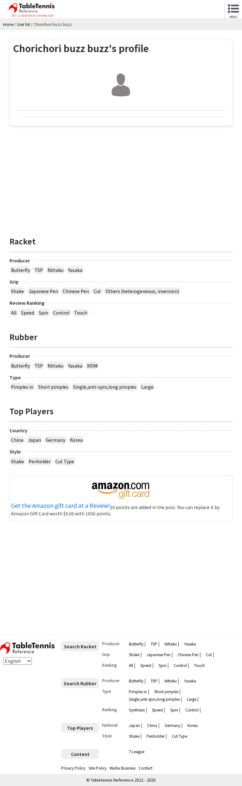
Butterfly (20, 270)
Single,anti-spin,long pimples (104, 387)
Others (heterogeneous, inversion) (142, 291)
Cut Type (64, 461)
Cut (97, 291)
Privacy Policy (73, 768)
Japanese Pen (43, 291)
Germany (55, 440)
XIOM (92, 366)
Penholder (40, 461)
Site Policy (98, 768)
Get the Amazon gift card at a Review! (60, 505)
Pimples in (22, 387)
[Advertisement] (121, 178)
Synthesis (137, 709)
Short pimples (53, 387)
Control (61, 312)
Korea (76, 440)
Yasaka (75, 270)
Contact (146, 768)
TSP (39, 270)
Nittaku (55, 270)
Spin (43, 312)
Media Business (122, 768)
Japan (34, 440)
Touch (80, 312)
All (13, 312)
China (17, 440)
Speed (27, 312)
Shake (17, 291)
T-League (136, 751)
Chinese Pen (76, 291)
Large (147, 387)
